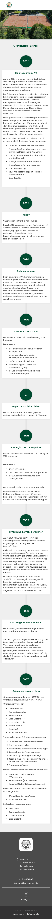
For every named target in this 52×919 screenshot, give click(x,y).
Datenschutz (33, 914)
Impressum (18, 914)
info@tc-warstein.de (28, 883)
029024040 (27, 879)
